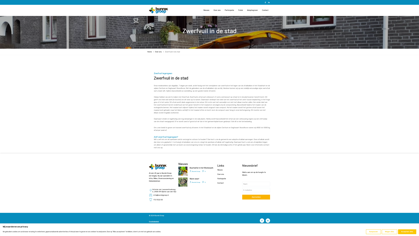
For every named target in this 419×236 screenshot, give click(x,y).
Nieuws (206, 10)
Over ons (217, 10)
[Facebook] (265, 2)
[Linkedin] (269, 2)
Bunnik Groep (196, 171)
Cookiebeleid (154, 222)
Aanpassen (373, 232)
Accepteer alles (407, 232)
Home (149, 52)
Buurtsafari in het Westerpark (201, 168)
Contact (265, 10)
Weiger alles (389, 232)
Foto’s (240, 10)
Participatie (229, 10)
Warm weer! (194, 179)
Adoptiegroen (252, 10)
